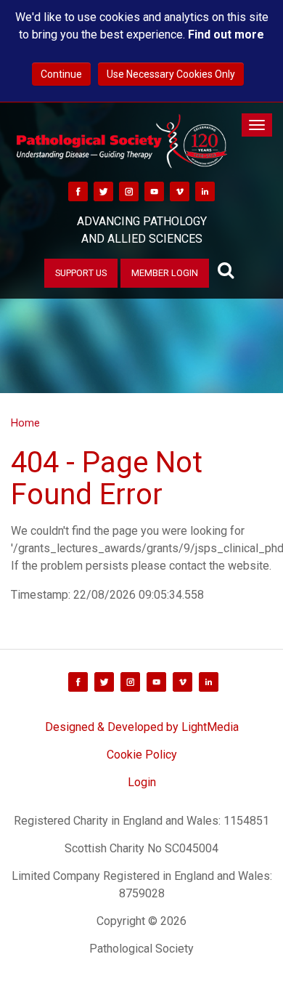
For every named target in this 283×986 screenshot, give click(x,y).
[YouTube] (154, 191)
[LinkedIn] (205, 191)
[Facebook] (78, 191)
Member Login (164, 272)
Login (142, 782)
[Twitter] (103, 191)
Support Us (81, 272)
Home (25, 423)
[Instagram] (129, 191)
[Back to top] (256, 959)
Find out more (226, 34)
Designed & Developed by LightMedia (142, 727)
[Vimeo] (179, 191)
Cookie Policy (142, 754)
